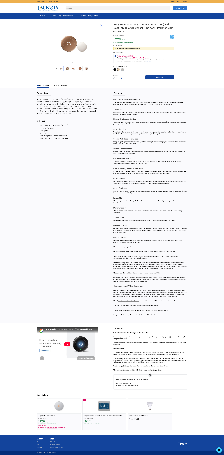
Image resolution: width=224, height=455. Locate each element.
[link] (59, 414)
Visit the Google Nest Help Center (127, 386)
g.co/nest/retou (172, 296)
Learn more (148, 61)
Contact (173, 1)
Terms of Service (55, 444)
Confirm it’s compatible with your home (128, 48)
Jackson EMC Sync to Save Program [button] (138, 58)
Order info (184, 1)
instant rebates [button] (51, 423)
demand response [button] (52, 427)
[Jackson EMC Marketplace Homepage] (48, 8)
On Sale (42, 16)
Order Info (40, 447)
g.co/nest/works (118, 258)
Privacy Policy (54, 442)
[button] (64, 15)
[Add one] (121, 78)
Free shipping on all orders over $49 (47, 1)
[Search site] (118, 8)
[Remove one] (114, 78)
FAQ (178, 1)
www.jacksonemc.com (56, 447)
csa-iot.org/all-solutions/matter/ (128, 301)
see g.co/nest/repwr (153, 294)
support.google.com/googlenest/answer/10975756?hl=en (164, 292)
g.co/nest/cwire (135, 258)
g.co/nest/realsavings (165, 268)
